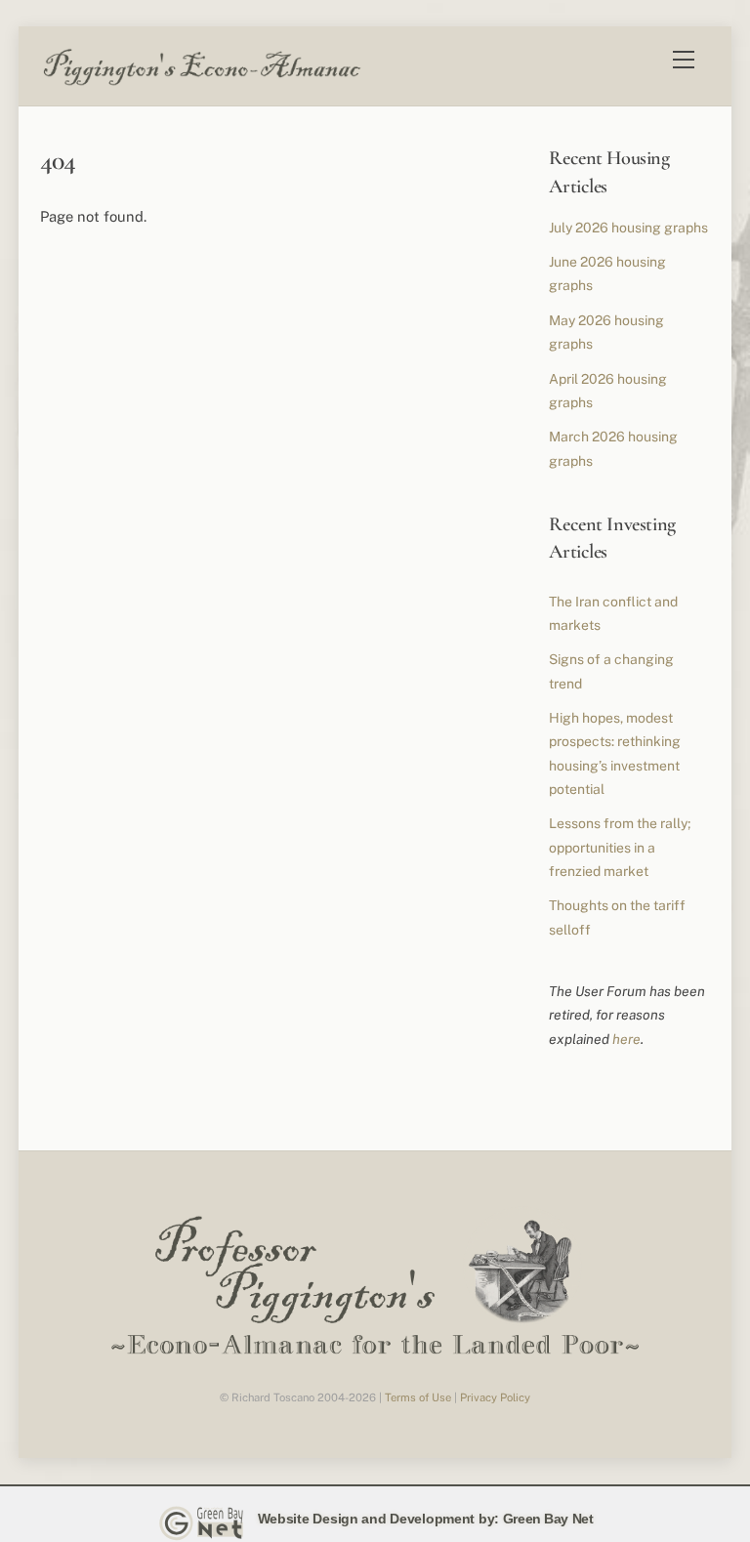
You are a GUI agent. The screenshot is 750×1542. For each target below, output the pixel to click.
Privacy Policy (495, 1397)
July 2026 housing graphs (628, 227)
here (626, 1039)
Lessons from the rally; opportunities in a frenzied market (619, 847)
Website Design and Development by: (378, 1518)
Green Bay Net (548, 1518)
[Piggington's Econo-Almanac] (201, 81)
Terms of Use (418, 1397)
